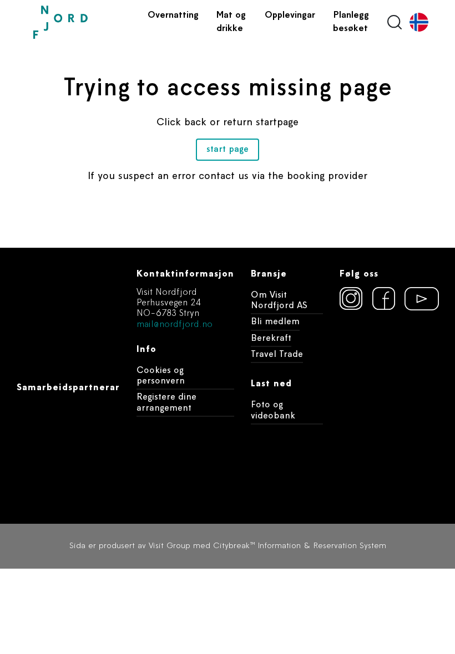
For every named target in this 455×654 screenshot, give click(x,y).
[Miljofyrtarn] (389, 339)
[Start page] (86, 22)
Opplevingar (290, 15)
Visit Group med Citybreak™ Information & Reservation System (267, 546)
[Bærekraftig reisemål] (389, 403)
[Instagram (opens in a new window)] (351, 299)
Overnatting (173, 15)
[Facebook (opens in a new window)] (384, 299)
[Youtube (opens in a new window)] (417, 299)
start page (227, 149)
